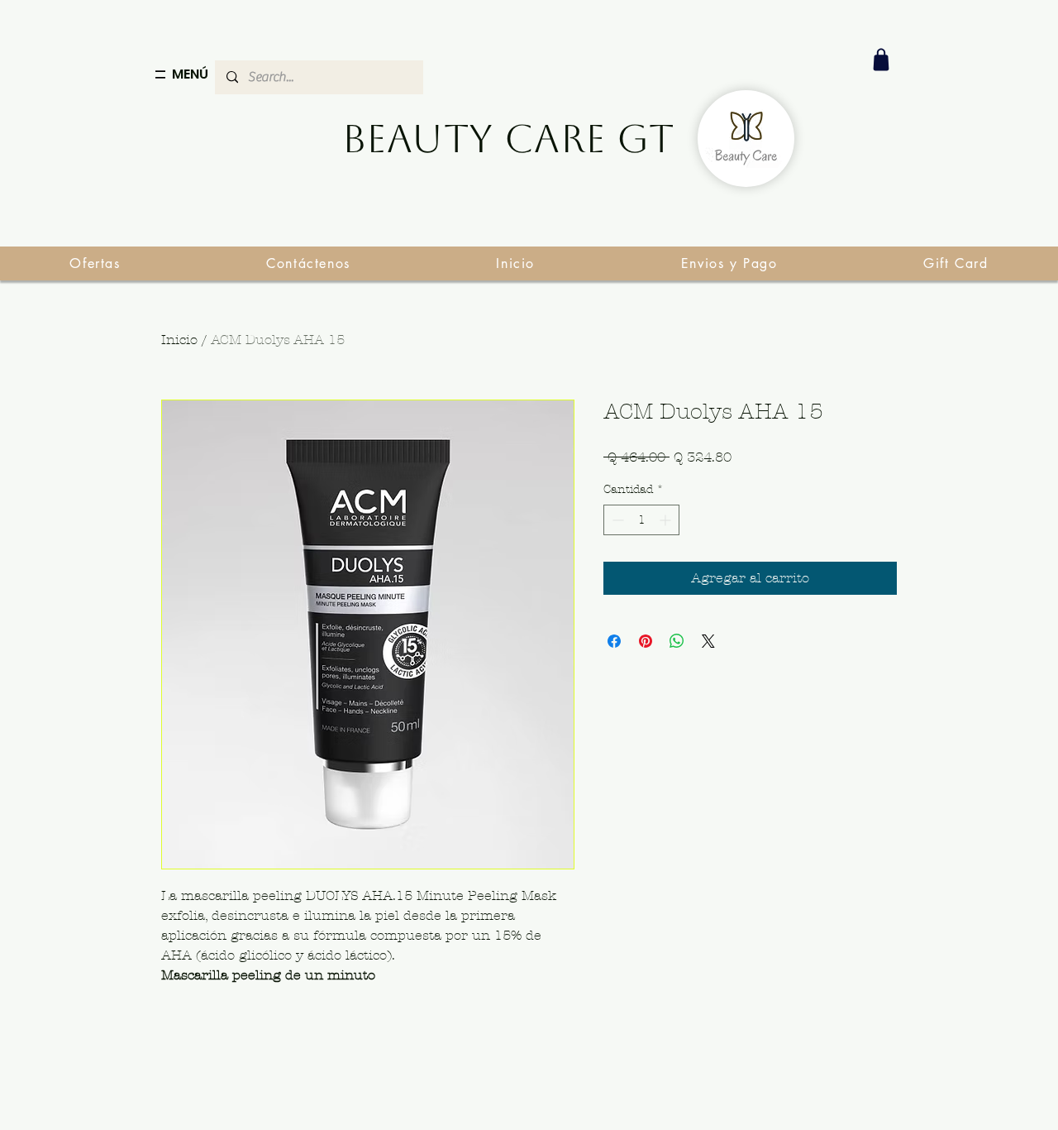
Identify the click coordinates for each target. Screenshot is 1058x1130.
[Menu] (160, 74)
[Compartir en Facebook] (614, 641)
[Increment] (666, 519)
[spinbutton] (641, 519)
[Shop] (881, 59)
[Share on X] (708, 641)
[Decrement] (616, 519)
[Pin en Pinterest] (645, 641)
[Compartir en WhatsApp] (677, 641)
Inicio (179, 339)
